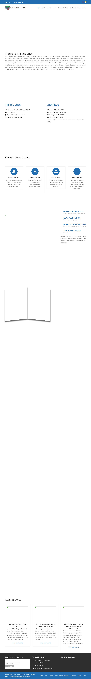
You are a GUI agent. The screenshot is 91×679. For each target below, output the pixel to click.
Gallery (79, 675)
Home (41, 675)
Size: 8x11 (65, 233)
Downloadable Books (64, 675)
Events (56, 675)
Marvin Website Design (23, 676)
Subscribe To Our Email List (12, 660)
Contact (84, 675)
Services (51, 675)
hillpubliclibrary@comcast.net (44, 668)
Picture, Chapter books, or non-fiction (74, 213)
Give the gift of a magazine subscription (74, 226)
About (46, 675)
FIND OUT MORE (17, 643)
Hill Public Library (15, 674)
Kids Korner (73, 675)
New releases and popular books (72, 220)
